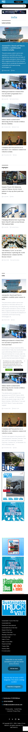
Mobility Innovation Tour (9, 634)
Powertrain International (9, 625)
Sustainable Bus (6, 623)
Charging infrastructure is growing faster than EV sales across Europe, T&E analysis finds (13, 222)
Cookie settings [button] (18, 369)
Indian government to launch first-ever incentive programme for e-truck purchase (13, 94)
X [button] (24, 361)
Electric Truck (16, 127)
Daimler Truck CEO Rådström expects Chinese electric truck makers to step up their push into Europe (13, 190)
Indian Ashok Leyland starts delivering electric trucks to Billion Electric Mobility (13, 122)
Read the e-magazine (14, 686)
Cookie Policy (18, 709)
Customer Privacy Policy (13, 711)
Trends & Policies (15, 99)
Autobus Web (5, 648)
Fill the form (14, 668)
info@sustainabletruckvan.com (12, 704)
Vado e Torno (5, 639)
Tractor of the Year (7, 632)
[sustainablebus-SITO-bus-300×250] (14, 461)
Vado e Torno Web (7, 641)
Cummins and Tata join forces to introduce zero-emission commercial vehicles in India (14, 150)
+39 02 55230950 (8, 701)
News (13, 70)
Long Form (14, 260)
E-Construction (6, 651)
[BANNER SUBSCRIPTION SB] (13, 585)
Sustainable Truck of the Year (10, 621)
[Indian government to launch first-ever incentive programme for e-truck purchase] (14, 82)
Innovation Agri (6, 637)
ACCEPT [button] (9, 369)
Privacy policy (9, 709)
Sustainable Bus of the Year (9, 628)
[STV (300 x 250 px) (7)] (13, 547)
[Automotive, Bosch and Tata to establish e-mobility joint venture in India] (14, 34)
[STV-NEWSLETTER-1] (14, 511)
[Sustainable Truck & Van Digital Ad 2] (14, 12)
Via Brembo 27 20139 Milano (11, 698)
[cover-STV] (14, 486)
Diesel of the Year (7, 630)
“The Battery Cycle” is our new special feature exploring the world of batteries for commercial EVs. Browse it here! (13, 254)
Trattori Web (5, 646)
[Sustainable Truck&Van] (3, 2)
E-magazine (18, 1)
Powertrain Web (6, 644)
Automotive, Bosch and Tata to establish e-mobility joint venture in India (13, 48)
